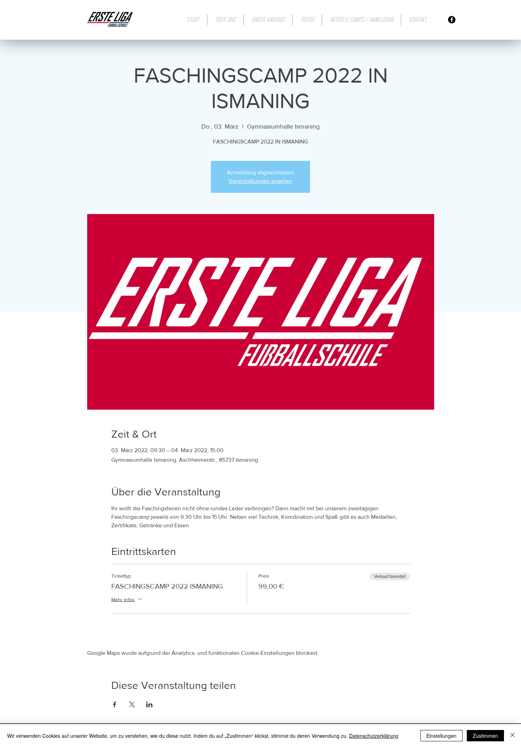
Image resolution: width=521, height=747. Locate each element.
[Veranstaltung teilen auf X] (132, 704)
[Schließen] (512, 735)
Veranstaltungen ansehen (260, 181)
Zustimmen (485, 735)
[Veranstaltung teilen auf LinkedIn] (149, 704)
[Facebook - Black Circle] (451, 19)
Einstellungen (441, 735)
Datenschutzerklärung (373, 735)
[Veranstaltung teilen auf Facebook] (114, 704)
